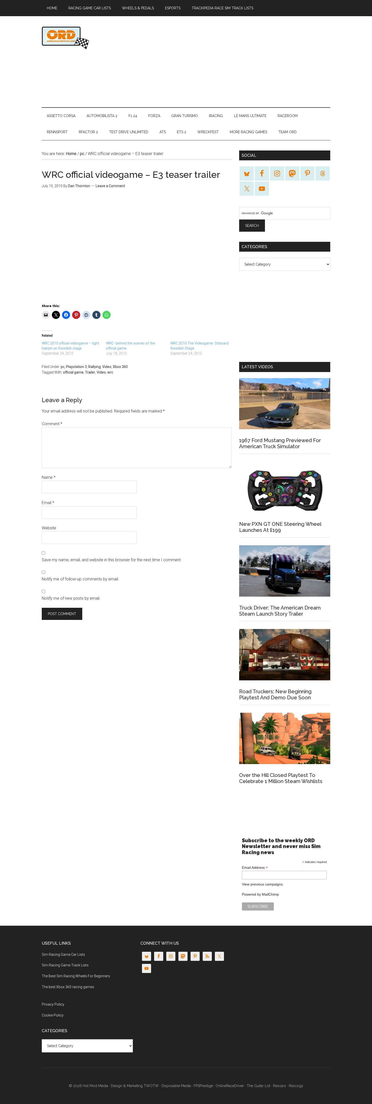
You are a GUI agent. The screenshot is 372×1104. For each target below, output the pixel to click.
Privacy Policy (53, 1004)
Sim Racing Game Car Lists (63, 955)
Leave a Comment (110, 186)
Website (49, 528)
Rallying (94, 367)
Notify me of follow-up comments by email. (80, 579)
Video (106, 367)
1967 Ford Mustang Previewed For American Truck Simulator (280, 443)
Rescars (279, 1086)
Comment (52, 423)
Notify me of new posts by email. (71, 598)
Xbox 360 (120, 367)
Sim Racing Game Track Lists (65, 965)
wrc (110, 372)
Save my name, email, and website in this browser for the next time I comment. (112, 559)
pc (63, 367)
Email (48, 502)
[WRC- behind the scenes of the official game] (138, 348)
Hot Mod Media (95, 1086)
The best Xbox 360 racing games (68, 987)
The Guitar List (258, 1086)
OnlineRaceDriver (90, 37)
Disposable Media (176, 1086)
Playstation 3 (76, 367)
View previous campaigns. (263, 884)
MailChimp (270, 894)
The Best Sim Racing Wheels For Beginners (76, 976)
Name (48, 477)
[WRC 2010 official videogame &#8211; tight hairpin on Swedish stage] (74, 348)
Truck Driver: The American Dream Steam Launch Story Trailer (280, 611)
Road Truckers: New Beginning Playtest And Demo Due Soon (275, 694)
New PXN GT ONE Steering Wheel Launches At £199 (280, 527)
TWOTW (151, 1086)
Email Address (255, 867)
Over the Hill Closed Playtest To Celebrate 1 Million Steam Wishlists (280, 778)
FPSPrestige (203, 1086)
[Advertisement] (238, 61)
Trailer (90, 372)
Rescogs (296, 1086)
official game (73, 372)
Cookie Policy (53, 1015)
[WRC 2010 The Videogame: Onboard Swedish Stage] (202, 348)
